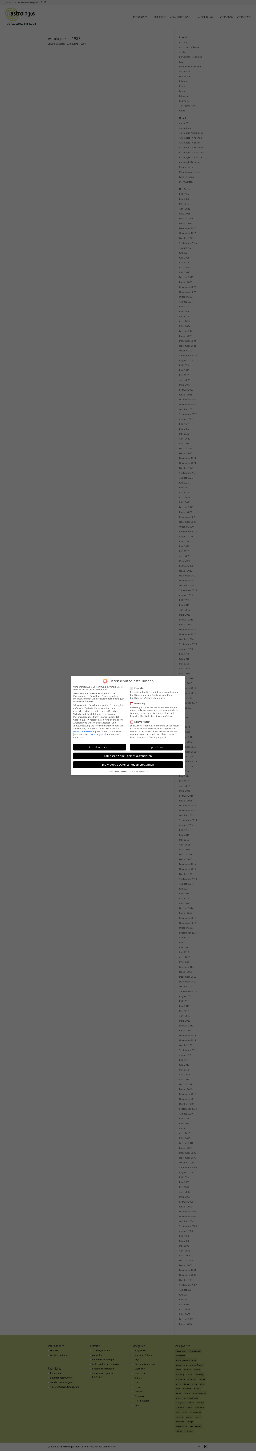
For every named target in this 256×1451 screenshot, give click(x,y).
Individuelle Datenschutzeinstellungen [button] (128, 764)
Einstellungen (96, 734)
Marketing (139, 703)
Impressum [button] (143, 771)
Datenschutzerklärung (84, 731)
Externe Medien (142, 722)
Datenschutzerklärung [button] (129, 771)
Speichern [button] (156, 747)
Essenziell (139, 688)
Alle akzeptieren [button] (99, 747)
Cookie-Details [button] (114, 771)
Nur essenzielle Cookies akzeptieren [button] (128, 756)
